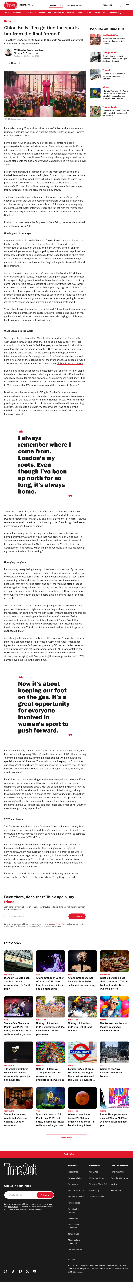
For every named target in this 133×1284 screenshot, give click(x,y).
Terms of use (73, 1234)
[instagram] (5, 1271)
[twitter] (27, 1271)
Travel (89, 13)
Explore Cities (56, 6)
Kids (105, 13)
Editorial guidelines (76, 1197)
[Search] (119, 5)
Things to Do (17, 13)
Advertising (94, 1191)
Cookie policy (73, 1219)
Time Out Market (96, 1197)
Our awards (73, 1184)
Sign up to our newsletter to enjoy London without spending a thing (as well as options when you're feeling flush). (44, 908)
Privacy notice (74, 1203)
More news (66, 1138)
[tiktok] (13, 1271)
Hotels (81, 13)
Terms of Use (47, 924)
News (7, 13)
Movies (114, 1184)
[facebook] (20, 1271)
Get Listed (93, 1172)
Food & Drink (31, 13)
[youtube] (34, 1271)
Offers (97, 13)
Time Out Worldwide (119, 1178)
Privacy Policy (61, 924)
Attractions (114, 13)
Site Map (71, 1260)
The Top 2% (71, 13)
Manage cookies (75, 1250)
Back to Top (69, 1154)
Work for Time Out (76, 1191)
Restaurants (59, 13)
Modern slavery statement (74, 1241)
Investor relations (75, 1178)
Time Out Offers (117, 1172)
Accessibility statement (73, 1226)
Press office (73, 1172)
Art (49, 13)
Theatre (42, 13)
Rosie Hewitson (35, 50)
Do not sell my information (74, 1210)
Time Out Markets (75, 6)
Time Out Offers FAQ (98, 1184)
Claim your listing (96, 1178)
